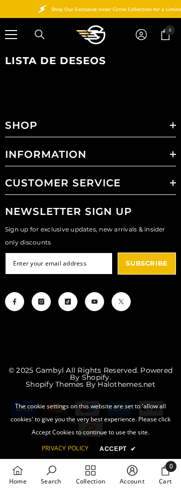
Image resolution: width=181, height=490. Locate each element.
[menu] (11, 35)
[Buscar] (40, 35)
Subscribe (147, 263)
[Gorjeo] (121, 301)
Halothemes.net (126, 384)
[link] (51, 474)
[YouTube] (94, 301)
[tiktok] (67, 301)
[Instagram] (41, 301)
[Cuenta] (141, 34)
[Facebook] (14, 301)
